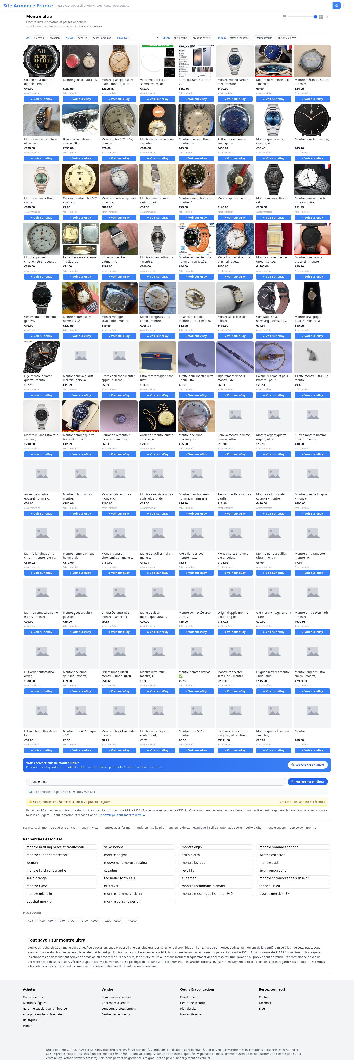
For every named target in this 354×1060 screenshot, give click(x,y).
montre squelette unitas (58, 827)
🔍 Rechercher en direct (307, 782)
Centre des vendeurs (116, 1014)
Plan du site (188, 1008)
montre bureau (193, 862)
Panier (27, 1026)
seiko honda (113, 847)
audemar (189, 878)
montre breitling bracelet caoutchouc (55, 847)
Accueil (30, 26)
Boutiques (30, 1020)
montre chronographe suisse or (284, 878)
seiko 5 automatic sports (226, 827)
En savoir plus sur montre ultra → (122, 815)
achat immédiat (102, 38)
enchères (81, 38)
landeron (142, 827)
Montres (42, 26)
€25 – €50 (46, 920)
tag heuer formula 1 (119, 878)
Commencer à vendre (116, 997)
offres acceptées (239, 38)
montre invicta (89, 827)
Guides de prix (33, 997)
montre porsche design (122, 901)
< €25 (29, 920)
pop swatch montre (303, 827)
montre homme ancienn (123, 893)
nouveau (39, 38)
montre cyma (36, 886)
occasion (55, 38)
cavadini (110, 870)
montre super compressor (47, 855)
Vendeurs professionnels (119, 1008)
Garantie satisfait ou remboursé (45, 1008)
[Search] (337, 5)
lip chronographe (272, 870)
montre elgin (192, 847)
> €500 (132, 920)
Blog (262, 1008)
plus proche (180, 38)
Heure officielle (190, 1014)
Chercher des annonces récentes (302, 802)
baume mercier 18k (274, 893)
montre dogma (116, 855)
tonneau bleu (269, 886)
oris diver (111, 886)
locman (32, 862)
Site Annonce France (28, 5)
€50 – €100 (67, 920)
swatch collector (272, 855)
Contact (264, 997)
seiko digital (254, 827)
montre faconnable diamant (203, 886)
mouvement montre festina (125, 862)
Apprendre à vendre (115, 1003)
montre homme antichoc (278, 847)
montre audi (269, 862)
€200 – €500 (112, 920)
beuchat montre (39, 901)
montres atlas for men (117, 827)
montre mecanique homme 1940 (207, 893)
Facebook (265, 1003)
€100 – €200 (89, 920)
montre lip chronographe (46, 870)
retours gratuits (263, 38)
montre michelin (39, 893)
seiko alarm (191, 855)
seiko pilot (158, 827)
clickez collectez (287, 38)
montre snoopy (276, 827)
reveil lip (188, 870)
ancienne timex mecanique (187, 827)
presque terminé (202, 38)
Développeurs (189, 997)
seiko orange (36, 878)
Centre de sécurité (193, 1003)
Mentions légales (35, 1003)
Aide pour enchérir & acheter (43, 1014)
